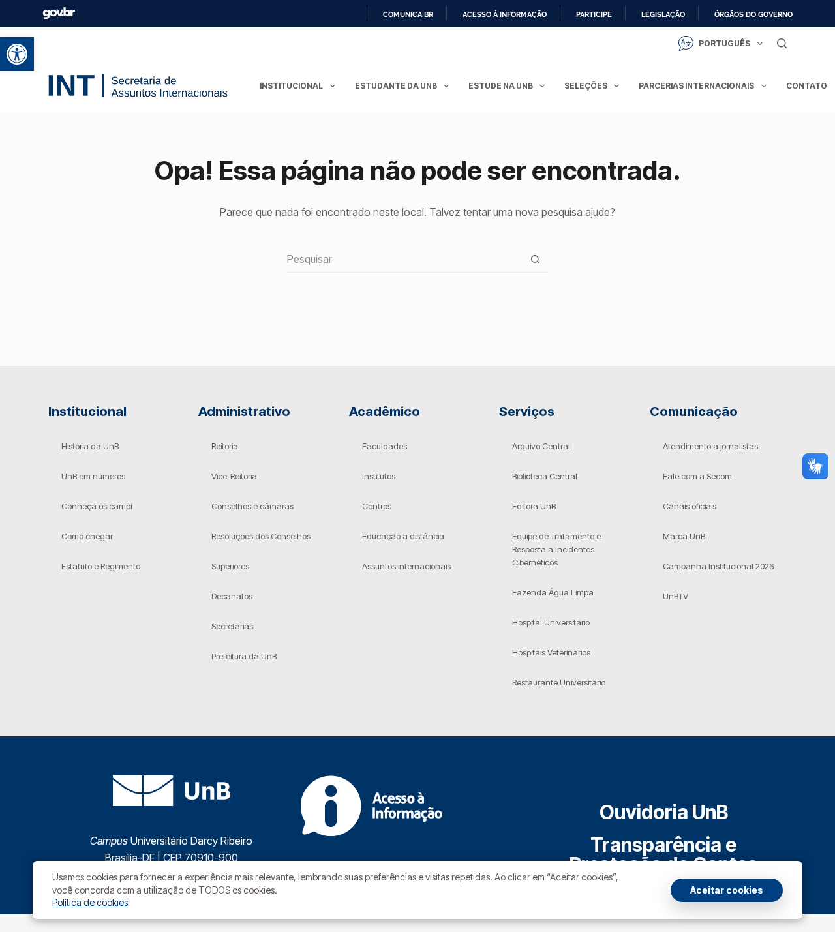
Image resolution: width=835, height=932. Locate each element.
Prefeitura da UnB (244, 656)
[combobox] (405, 259)
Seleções (585, 86)
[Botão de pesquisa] (535, 259)
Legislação (663, 14)
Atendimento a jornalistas (710, 446)
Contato (806, 86)
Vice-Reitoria (234, 476)
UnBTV (675, 596)
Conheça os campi (96, 506)
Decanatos (231, 596)
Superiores (230, 566)
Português (724, 43)
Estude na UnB (500, 86)
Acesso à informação (505, 14)
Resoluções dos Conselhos (261, 536)
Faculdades (384, 446)
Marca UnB (684, 536)
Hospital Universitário (551, 622)
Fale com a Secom (697, 476)
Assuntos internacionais (406, 566)
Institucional (291, 86)
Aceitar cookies (726, 889)
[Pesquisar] (782, 43)
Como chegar (87, 536)
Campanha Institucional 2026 (718, 566)
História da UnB (90, 446)
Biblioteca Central (544, 476)
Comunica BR (408, 14)
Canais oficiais (689, 506)
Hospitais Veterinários (551, 652)
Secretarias (232, 626)
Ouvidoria (664, 812)
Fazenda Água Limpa (553, 592)
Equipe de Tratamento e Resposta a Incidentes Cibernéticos (556, 549)
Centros (376, 506)
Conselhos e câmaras (252, 506)
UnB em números (93, 476)
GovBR (58, 13)
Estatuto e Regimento (100, 566)
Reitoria (224, 446)
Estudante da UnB (396, 86)
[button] (17, 54)
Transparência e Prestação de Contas (663, 854)
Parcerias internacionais (696, 86)
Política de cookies (90, 902)
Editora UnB (534, 506)
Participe (594, 14)
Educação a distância (403, 536)
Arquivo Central (541, 446)
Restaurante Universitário (558, 682)
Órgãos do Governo (753, 14)
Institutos (378, 476)
